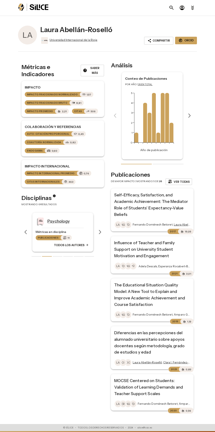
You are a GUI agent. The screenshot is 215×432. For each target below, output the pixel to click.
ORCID (186, 40)
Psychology (58, 220)
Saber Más (91, 70)
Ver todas (179, 181)
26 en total (145, 84)
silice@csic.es (144, 427)
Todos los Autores (71, 245)
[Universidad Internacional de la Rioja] (44, 40)
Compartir (159, 40)
